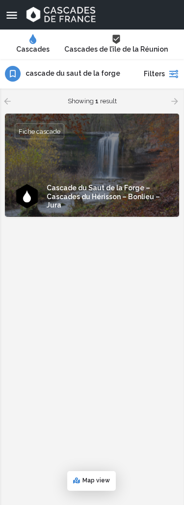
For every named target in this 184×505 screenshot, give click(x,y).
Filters (154, 74)
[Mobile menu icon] (12, 15)
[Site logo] (62, 15)
